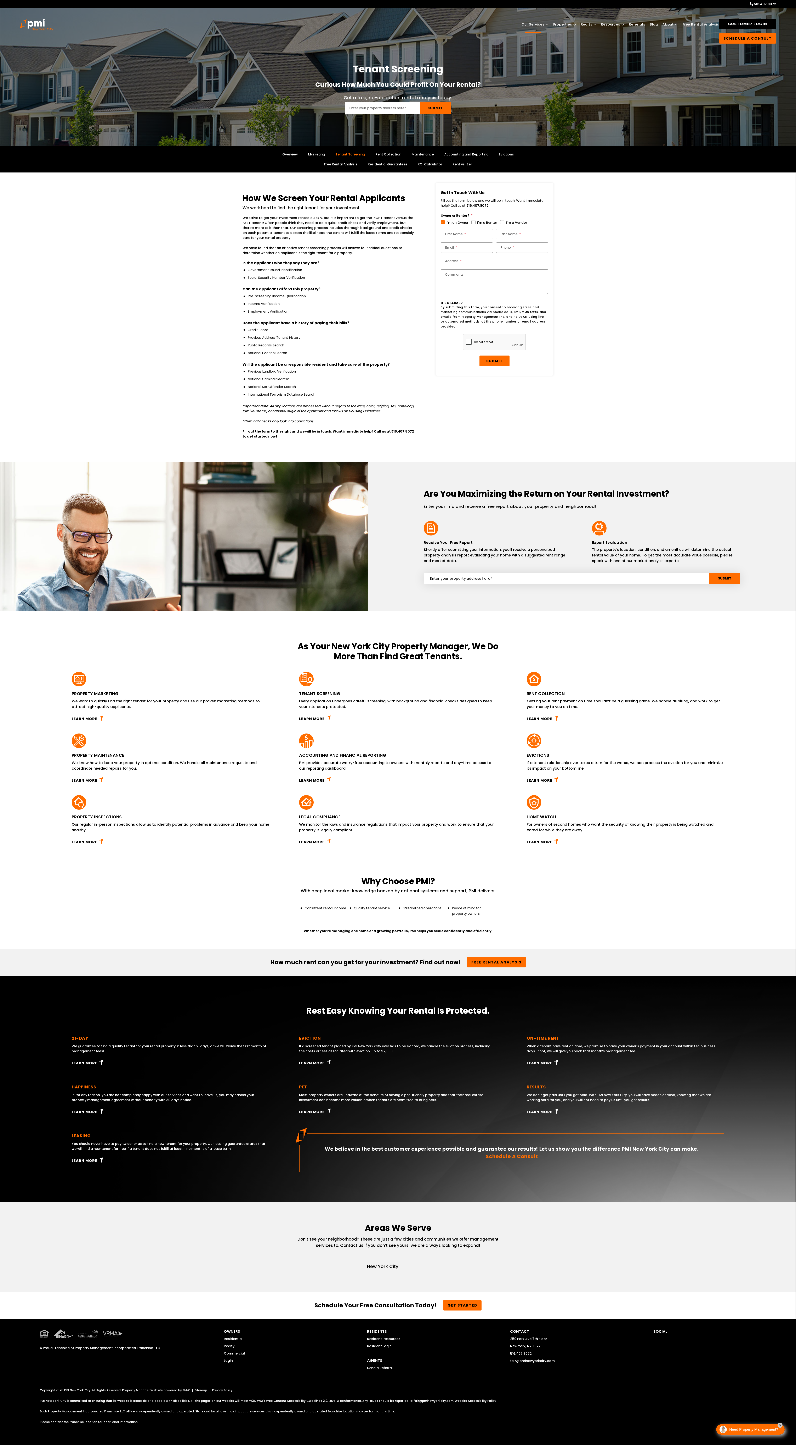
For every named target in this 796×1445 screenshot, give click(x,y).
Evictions (506, 154)
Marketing (316, 154)
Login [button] (228, 1360)
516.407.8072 (765, 4)
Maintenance (423, 154)
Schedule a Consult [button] (747, 38)
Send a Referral (380, 1368)
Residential (233, 1338)
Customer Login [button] (747, 23)
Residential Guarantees (387, 164)
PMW (186, 1390)
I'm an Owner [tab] (457, 222)
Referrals (637, 24)
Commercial (234, 1353)
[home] (36, 25)
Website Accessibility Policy (475, 1401)
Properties (562, 24)
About (668, 24)
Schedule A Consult (512, 1156)
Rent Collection (388, 154)
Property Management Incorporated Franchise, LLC (117, 1348)
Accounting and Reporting (466, 154)
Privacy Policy (222, 1390)
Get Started (462, 1305)
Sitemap (201, 1390)
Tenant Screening (350, 154)
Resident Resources (383, 1338)
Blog (654, 24)
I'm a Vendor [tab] (516, 222)
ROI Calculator (430, 164)
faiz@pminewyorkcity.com (532, 1360)
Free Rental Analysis (700, 24)
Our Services (533, 24)
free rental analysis (496, 962)
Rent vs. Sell (462, 164)
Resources (610, 24)
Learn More (84, 718)
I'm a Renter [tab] (487, 222)
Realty (586, 24)
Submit (435, 108)
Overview (290, 154)
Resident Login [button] (379, 1346)
